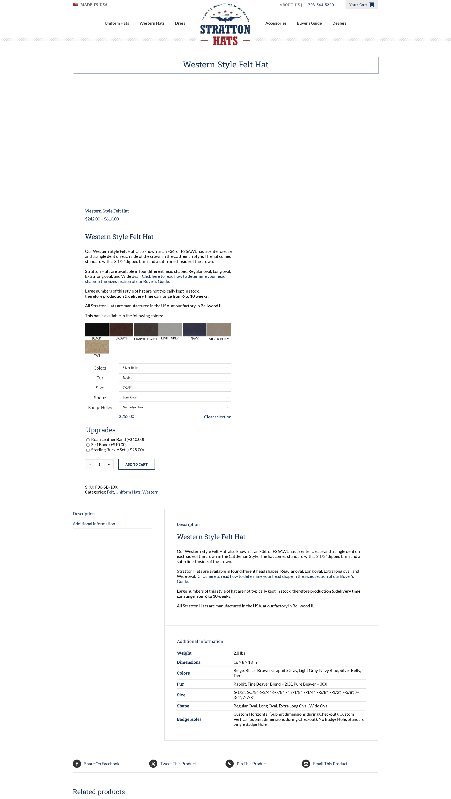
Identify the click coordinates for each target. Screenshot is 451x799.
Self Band (109, 444)
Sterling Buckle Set (117, 449)
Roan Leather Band (117, 439)
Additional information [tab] (94, 523)
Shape (100, 397)
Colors (100, 368)
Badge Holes (100, 407)
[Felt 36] (146, 141)
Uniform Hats (128, 491)
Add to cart (136, 464)
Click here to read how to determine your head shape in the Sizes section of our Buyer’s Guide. (155, 279)
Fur (100, 378)
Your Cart (359, 4)
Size (100, 387)
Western (150, 491)
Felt (110, 491)
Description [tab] (84, 513)
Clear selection (217, 416)
